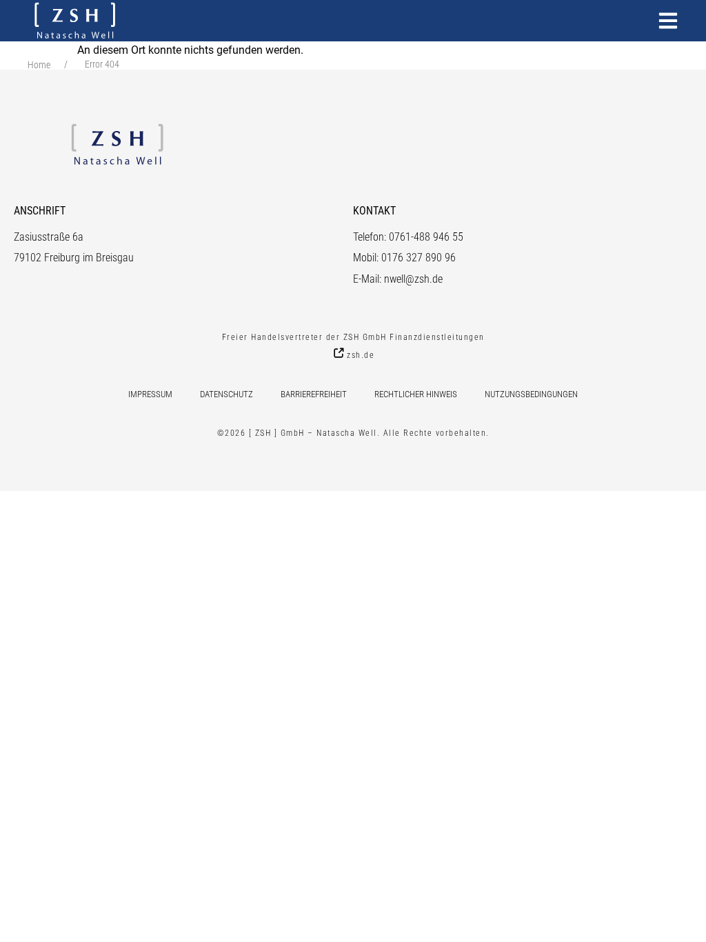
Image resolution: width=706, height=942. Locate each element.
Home (39, 64)
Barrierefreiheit (314, 394)
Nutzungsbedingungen (531, 394)
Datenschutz (226, 394)
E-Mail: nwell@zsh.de (398, 278)
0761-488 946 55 (426, 236)
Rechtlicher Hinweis (415, 394)
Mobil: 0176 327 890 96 (404, 257)
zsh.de (360, 355)
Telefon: (371, 236)
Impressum (150, 394)
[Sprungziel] (668, 20)
